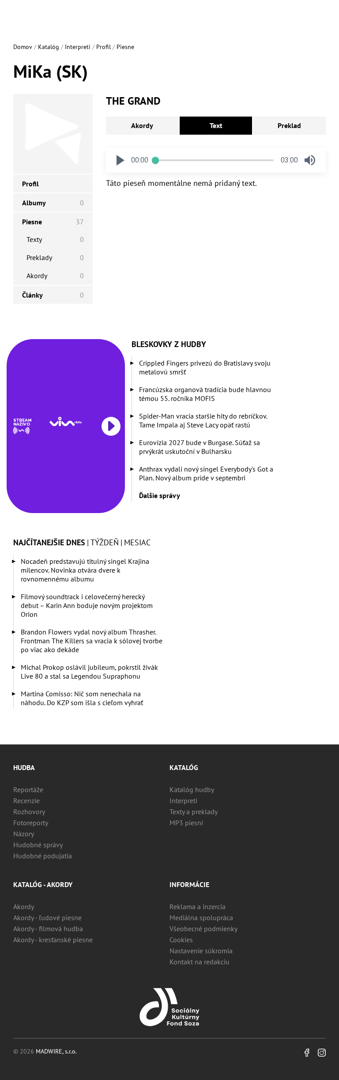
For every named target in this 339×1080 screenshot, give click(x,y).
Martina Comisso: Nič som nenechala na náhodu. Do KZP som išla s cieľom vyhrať (82, 698)
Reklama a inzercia (198, 906)
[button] (120, 160)
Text (216, 125)
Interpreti (77, 47)
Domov (22, 47)
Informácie (189, 884)
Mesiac (137, 542)
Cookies (181, 939)
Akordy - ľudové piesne (47, 917)
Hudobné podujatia (42, 855)
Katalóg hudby (192, 789)
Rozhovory (29, 811)
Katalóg (48, 47)
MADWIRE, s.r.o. (56, 1051)
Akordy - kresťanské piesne (53, 939)
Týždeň (104, 542)
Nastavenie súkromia (201, 950)
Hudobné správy (38, 844)
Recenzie (26, 800)
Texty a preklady (194, 811)
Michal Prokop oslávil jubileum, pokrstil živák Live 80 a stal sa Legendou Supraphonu (89, 671)
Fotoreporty (30, 822)
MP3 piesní (186, 822)
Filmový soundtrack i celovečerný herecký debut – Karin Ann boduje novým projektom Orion (87, 605)
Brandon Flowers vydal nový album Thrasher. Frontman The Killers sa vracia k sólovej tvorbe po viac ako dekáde (91, 640)
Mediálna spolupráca (201, 917)
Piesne (125, 47)
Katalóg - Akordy (42, 884)
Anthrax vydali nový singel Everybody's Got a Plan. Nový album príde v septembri (206, 473)
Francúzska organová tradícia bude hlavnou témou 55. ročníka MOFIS (205, 394)
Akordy (142, 125)
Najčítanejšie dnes (49, 542)
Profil (103, 47)
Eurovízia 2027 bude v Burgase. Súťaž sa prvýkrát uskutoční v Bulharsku (199, 447)
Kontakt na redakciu (200, 961)
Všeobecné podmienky (203, 928)
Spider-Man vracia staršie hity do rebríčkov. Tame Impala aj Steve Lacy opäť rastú (203, 420)
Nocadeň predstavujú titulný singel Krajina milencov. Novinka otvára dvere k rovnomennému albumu (85, 570)
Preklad (289, 125)
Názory (23, 833)
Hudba (24, 767)
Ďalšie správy (159, 495)
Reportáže (28, 789)
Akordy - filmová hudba (48, 928)
